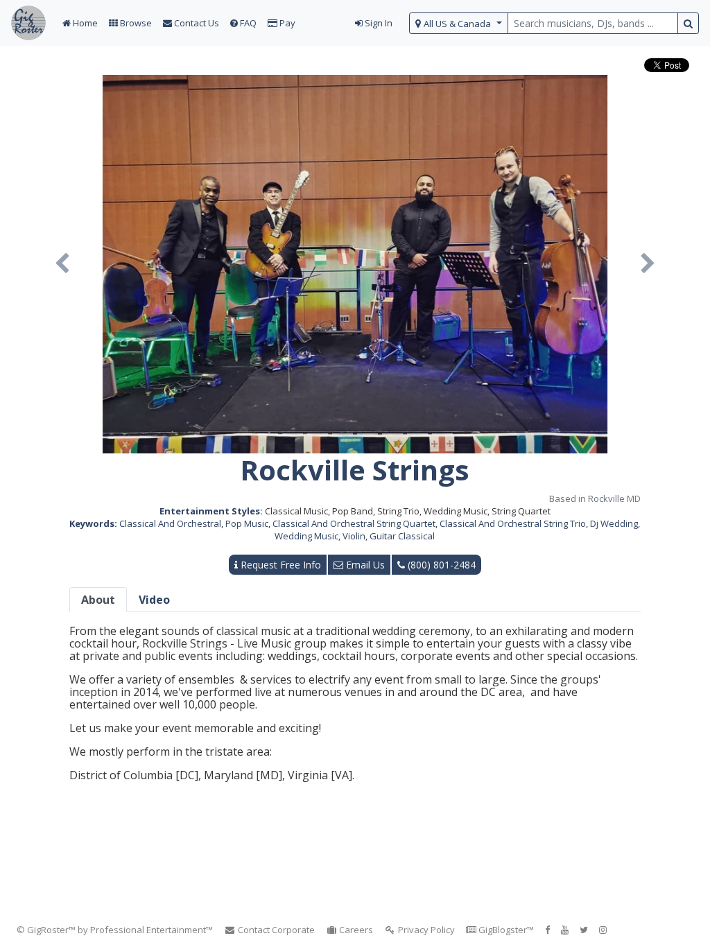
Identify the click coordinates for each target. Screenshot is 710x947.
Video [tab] (154, 599)
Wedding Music (306, 536)
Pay (286, 23)
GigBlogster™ (505, 929)
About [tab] (98, 599)
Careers (355, 929)
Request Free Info (279, 564)
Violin (354, 536)
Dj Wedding (614, 523)
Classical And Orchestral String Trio (513, 523)
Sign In (377, 23)
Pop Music (246, 523)
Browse (135, 23)
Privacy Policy (425, 929)
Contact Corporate (275, 929)
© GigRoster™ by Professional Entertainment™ (115, 929)
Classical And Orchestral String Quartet (353, 523)
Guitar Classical (402, 536)
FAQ (247, 23)
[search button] (688, 23)
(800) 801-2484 (440, 564)
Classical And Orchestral (170, 523)
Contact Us (195, 23)
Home (84, 23)
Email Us (364, 564)
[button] (62, 264)
